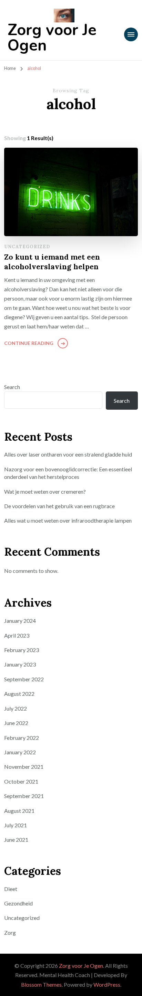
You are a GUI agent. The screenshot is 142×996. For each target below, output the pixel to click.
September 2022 (24, 679)
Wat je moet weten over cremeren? (45, 491)
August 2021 (19, 810)
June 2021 (16, 839)
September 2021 (24, 796)
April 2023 (16, 635)
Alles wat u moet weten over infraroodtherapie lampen (68, 520)
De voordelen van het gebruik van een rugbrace (59, 506)
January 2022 (20, 752)
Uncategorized (27, 247)
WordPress (106, 984)
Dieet (10, 888)
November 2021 (23, 766)
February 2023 (21, 650)
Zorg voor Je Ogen (52, 38)
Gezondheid (18, 903)
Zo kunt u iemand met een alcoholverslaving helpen (52, 261)
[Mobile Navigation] (131, 34)
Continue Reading (28, 343)
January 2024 (20, 620)
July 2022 (15, 708)
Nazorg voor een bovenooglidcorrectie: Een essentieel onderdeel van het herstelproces (68, 473)
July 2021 (15, 825)
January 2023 (20, 664)
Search (12, 387)
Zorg (10, 932)
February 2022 (21, 737)
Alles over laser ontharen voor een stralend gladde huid (68, 454)
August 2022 (19, 693)
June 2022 (16, 723)
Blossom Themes (41, 984)
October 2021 (21, 781)
